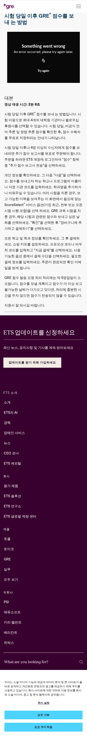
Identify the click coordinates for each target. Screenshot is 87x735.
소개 (7, 402)
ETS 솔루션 (12, 496)
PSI (6, 602)
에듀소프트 (12, 612)
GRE (7, 559)
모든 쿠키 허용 (43, 727)
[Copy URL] (43, 61)
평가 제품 (11, 486)
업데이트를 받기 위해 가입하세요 (32, 362)
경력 (7, 423)
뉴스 (7, 443)
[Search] (81, 662)
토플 (7, 539)
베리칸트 (10, 633)
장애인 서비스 (14, 433)
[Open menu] (79, 6)
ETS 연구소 (12, 506)
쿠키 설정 (43, 702)
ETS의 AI (11, 413)
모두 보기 (11, 580)
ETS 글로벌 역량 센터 (20, 516)
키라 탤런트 (13, 622)
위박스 (9, 643)
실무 (7, 569)
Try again (43, 71)
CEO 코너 (11, 453)
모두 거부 (43, 715)
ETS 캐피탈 (12, 463)
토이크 (9, 549)
